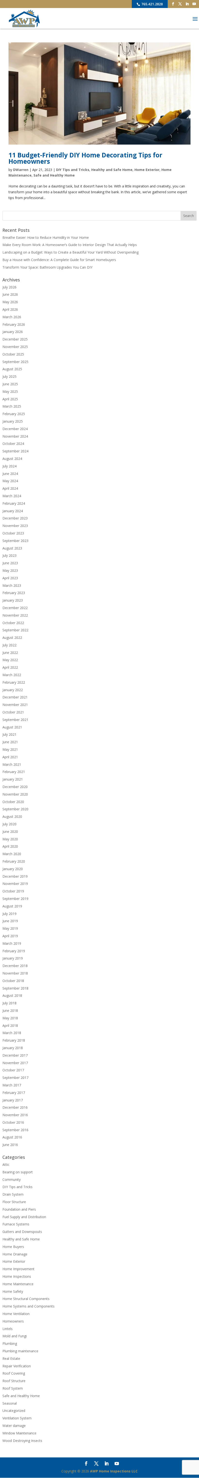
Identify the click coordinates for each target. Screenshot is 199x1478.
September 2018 (15, 988)
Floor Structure (14, 1201)
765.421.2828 (152, 4)
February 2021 (13, 771)
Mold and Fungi (14, 1336)
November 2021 (15, 704)
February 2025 (13, 413)
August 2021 (12, 727)
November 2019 (15, 883)
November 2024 (15, 436)
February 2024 (13, 503)
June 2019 (10, 921)
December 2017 (15, 1055)
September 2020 (15, 809)
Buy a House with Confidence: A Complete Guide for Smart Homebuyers (59, 259)
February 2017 (13, 1092)
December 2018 (15, 965)
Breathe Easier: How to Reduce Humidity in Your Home (45, 237)
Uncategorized (13, 1410)
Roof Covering (13, 1373)
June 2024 (10, 473)
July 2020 (9, 824)
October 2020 (13, 801)
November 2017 (15, 1062)
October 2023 (13, 533)
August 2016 (12, 1137)
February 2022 (13, 682)
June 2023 (10, 563)
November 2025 (15, 346)
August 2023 (12, 548)
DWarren (20, 169)
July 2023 (9, 555)
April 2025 (10, 399)
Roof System (12, 1388)
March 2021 (11, 764)
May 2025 (10, 391)
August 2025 (12, 369)
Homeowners (13, 1321)
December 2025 (15, 339)
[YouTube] (194, 4)
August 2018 (12, 995)
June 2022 (10, 652)
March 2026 (11, 317)
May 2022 (10, 660)
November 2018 (15, 973)
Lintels (7, 1328)
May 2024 (10, 481)
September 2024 (15, 451)
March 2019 (11, 943)
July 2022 (9, 645)
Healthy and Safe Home (112, 169)
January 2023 (12, 600)
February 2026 (13, 324)
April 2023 (10, 578)
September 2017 (15, 1077)
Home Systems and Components (28, 1306)
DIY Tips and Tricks (72, 169)
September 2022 (15, 630)
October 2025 (13, 354)
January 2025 (12, 421)
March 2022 (11, 675)
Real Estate (11, 1358)
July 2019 (9, 913)
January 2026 (12, 331)
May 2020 (10, 839)
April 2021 (10, 757)
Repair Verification (16, 1366)
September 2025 (15, 361)
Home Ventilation (16, 1313)
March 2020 (11, 853)
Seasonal (9, 1403)
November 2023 (15, 525)
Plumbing (9, 1343)
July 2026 (9, 287)
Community (11, 1179)
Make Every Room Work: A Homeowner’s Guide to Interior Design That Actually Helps (69, 244)
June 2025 (10, 384)
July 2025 (9, 376)
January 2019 (12, 958)
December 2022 (15, 607)
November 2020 (15, 794)
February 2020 (13, 861)
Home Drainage (14, 1254)
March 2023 (11, 585)
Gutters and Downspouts (22, 1231)
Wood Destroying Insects (22, 1440)
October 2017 (13, 1070)
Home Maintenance (17, 1284)
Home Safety (12, 1291)
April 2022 (10, 667)
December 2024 (15, 428)
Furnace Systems (15, 1224)
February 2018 (13, 1040)
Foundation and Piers (19, 1209)
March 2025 (11, 406)
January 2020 (12, 869)
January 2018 (12, 1047)
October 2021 (13, 712)
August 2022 (12, 637)
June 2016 (10, 1144)
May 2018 (10, 1018)
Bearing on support (17, 1172)
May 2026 (10, 302)
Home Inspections (16, 1276)
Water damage (14, 1425)
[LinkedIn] (187, 4)
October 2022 (13, 622)
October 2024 (13, 443)
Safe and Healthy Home (54, 175)
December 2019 (15, 876)
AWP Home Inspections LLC (114, 1471)
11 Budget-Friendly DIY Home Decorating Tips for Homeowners (85, 158)
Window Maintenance (19, 1433)
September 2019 (15, 898)
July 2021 (9, 734)
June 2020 (10, 831)
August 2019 (12, 906)
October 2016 (13, 1122)
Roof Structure (13, 1380)
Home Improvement (18, 1269)
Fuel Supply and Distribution (24, 1217)
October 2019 (13, 891)
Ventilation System (17, 1418)
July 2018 (9, 1003)
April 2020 (10, 846)
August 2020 (12, 816)
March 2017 (11, 1085)
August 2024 (12, 458)
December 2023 (15, 518)
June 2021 (10, 742)
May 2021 (10, 749)
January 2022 (12, 690)
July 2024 (9, 466)
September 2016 (15, 1130)
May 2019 (10, 928)
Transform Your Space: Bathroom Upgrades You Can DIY (47, 267)
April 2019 (10, 936)
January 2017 (12, 1100)
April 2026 (10, 309)
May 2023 (10, 570)
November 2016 (15, 1115)
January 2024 (12, 511)
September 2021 (15, 719)
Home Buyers (13, 1246)
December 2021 (15, 697)
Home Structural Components (26, 1298)
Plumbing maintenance (20, 1351)
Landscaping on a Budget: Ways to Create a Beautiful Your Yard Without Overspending (70, 252)
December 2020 (15, 786)
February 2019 (13, 951)
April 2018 (10, 1025)
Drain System (13, 1194)
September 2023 (15, 540)
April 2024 (10, 488)
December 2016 (15, 1107)
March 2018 (11, 1032)
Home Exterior (146, 169)
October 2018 (13, 980)
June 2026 (10, 294)
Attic (5, 1164)
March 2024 (11, 496)
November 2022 (15, 615)
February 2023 (13, 592)
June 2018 (10, 1010)
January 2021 (12, 779)
